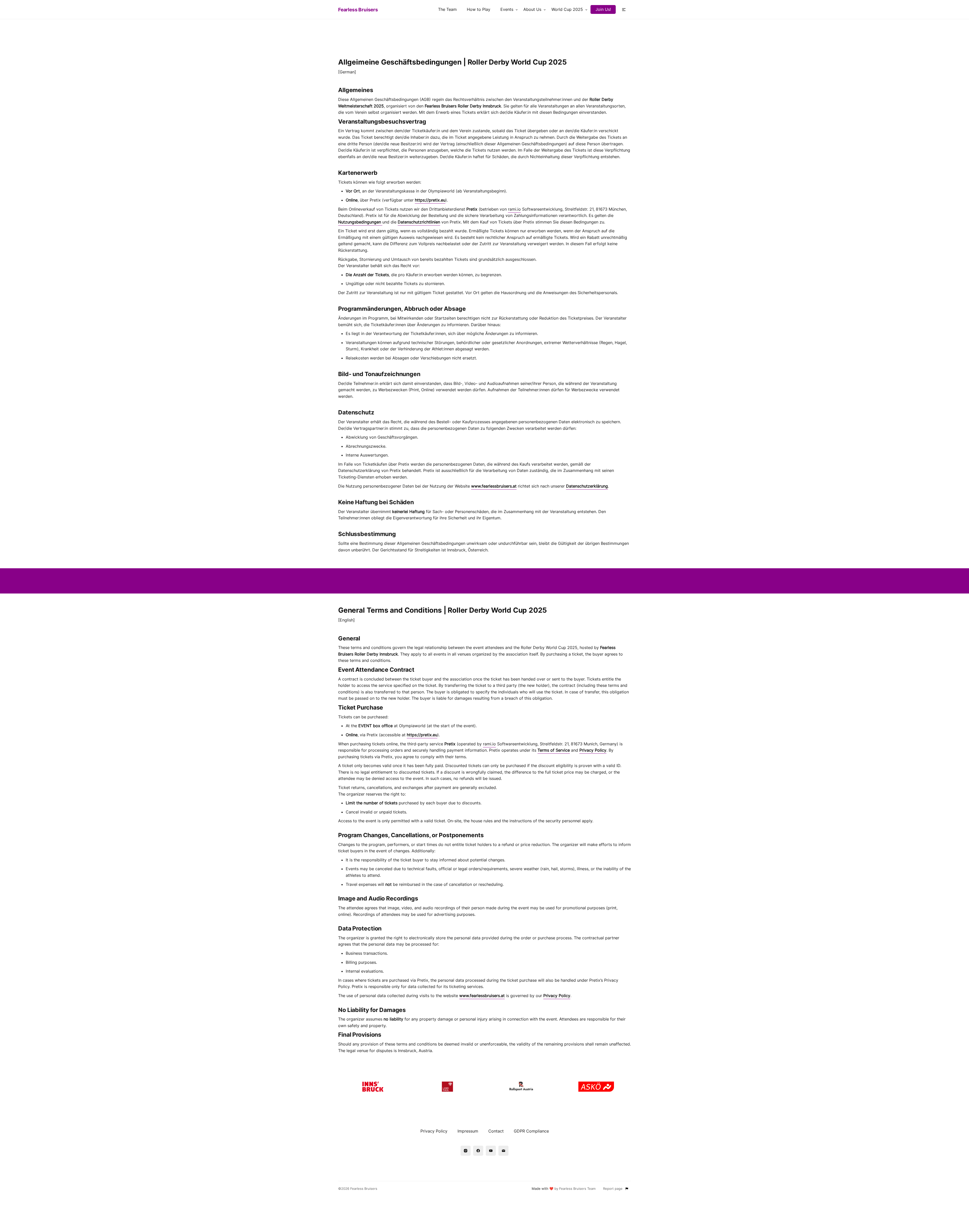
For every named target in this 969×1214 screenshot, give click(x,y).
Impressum (467, 1131)
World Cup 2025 (567, 9)
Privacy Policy (433, 1131)
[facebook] (478, 1151)
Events (506, 9)
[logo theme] (373, 1087)
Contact (496, 1131)
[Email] (503, 1151)
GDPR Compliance (531, 1131)
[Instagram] (466, 1151)
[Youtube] (491, 1151)
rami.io (514, 209)
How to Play (478, 9)
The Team (447, 9)
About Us (532, 9)
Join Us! (603, 9)
